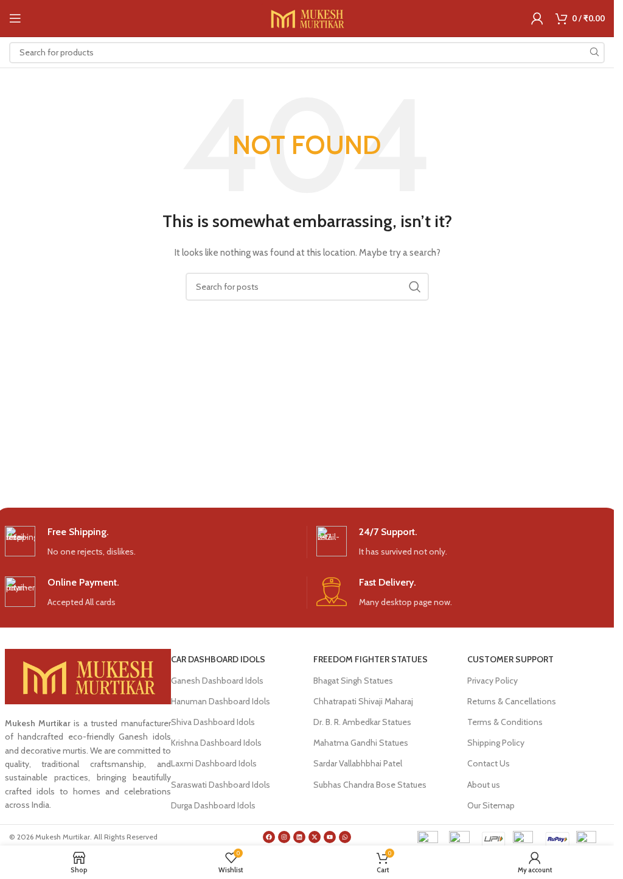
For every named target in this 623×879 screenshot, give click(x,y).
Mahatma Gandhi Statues (360, 742)
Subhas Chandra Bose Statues (369, 784)
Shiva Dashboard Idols (213, 721)
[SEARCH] (594, 52)
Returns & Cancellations (511, 701)
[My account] (537, 18)
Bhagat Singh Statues (353, 680)
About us (483, 784)
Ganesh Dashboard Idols (217, 680)
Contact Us (488, 763)
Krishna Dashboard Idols (216, 742)
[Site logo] (307, 17)
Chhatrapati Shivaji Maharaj (363, 701)
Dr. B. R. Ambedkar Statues (362, 721)
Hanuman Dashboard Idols (220, 701)
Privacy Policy (492, 680)
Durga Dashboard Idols (213, 805)
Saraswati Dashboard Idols (220, 784)
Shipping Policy (495, 742)
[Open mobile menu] (15, 18)
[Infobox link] (151, 542)
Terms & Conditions (505, 721)
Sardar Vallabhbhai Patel (357, 763)
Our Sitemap (491, 805)
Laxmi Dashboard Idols (214, 763)
